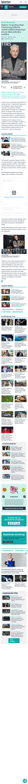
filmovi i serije (19, 550)
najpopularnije (10, 593)
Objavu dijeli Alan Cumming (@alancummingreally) (15, 213)
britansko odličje (18, 311)
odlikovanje (19, 309)
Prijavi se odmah (8, 541)
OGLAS (14, 15)
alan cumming (6, 311)
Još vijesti (12, 640)
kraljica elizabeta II (7, 309)
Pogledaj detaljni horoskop (14, 508)
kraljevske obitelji (7, 550)
